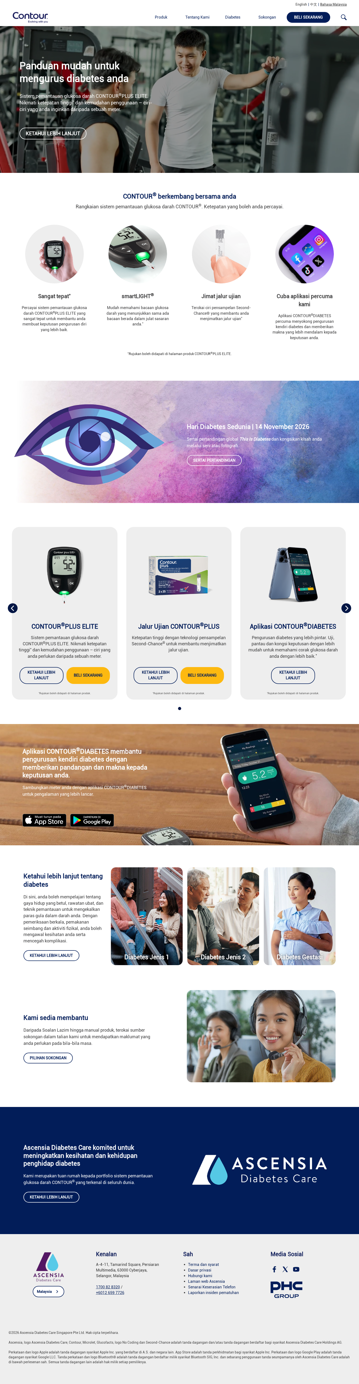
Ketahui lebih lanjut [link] (53, 133)
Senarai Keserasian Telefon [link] (211, 1287)
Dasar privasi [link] (199, 1270)
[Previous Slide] (13, 608)
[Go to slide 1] (179, 708)
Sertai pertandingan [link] (214, 460)
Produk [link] (161, 17)
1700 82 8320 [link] (108, 1287)
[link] (27, 17)
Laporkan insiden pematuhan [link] (213, 1292)
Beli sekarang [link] (88, 675)
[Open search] (344, 17)
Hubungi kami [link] (200, 1275)
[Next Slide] (346, 608)
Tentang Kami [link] (197, 17)
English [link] (301, 4)
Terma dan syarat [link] (203, 1264)
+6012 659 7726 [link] (110, 1292)
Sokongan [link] (267, 17)
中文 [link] (313, 4)
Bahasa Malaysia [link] (333, 4)
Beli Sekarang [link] (308, 17)
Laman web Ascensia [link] (206, 1281)
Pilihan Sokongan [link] (48, 1058)
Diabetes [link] (232, 17)
